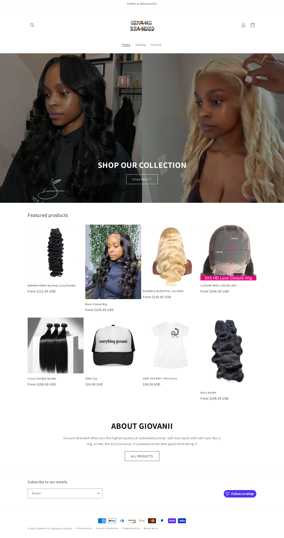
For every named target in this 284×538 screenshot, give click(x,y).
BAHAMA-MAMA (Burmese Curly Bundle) (52, 285)
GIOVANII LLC (43, 528)
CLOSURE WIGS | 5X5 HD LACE (218, 285)
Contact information (107, 528)
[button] (32, 25)
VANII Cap (91, 378)
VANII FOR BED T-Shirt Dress (160, 378)
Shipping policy (131, 528)
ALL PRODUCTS (142, 456)
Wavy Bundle (208, 392)
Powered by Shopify (61, 528)
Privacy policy (84, 528)
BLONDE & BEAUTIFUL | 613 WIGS (163, 291)
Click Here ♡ (142, 179)
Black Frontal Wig (96, 304)
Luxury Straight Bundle (42, 378)
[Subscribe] (97, 493)
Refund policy (151, 528)
